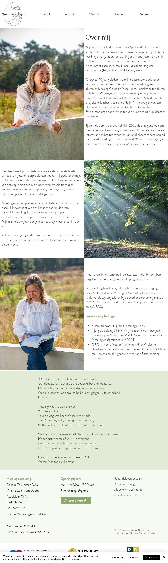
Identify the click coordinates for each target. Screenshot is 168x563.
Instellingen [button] (118, 557)
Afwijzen (133, 557)
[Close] (164, 557)
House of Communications (142, 533)
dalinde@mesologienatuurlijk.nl (27, 514)
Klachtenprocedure (125, 495)
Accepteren (151, 557)
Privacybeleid (74, 559)
